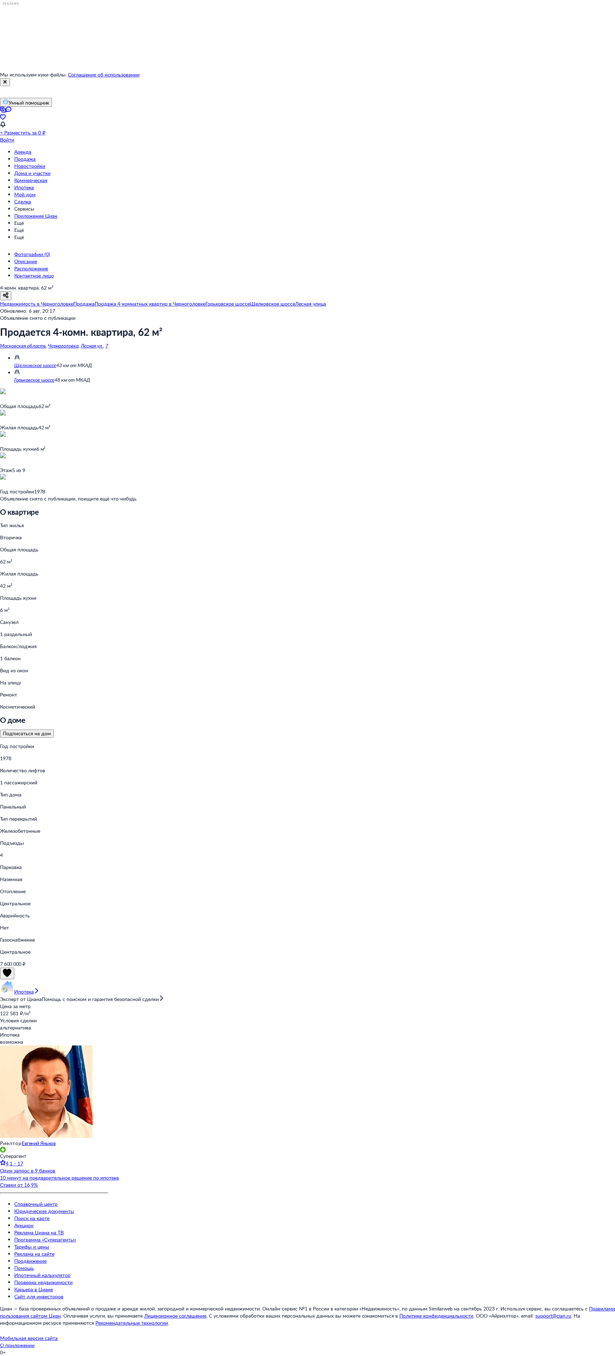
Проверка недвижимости (43, 1282)
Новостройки (29, 166)
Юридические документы (44, 1211)
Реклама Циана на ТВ (39, 1232)
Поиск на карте (31, 1218)
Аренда (22, 151)
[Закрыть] (5, 82)
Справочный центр (36, 1204)
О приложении (17, 1345)
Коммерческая (30, 180)
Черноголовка (63, 345)
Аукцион (23, 1225)
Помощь (24, 1268)
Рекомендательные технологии (131, 1322)
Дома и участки (32, 173)
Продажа (25, 158)
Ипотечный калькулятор (42, 1275)
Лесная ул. (92, 345)
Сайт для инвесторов (38, 1296)
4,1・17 (14, 1163)
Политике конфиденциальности (436, 1315)
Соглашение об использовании (104, 74)
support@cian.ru (553, 1315)
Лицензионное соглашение (175, 1315)
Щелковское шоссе (35, 365)
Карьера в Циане (33, 1289)
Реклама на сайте (34, 1253)
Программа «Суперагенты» (45, 1239)
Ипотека (24, 187)
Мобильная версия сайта (29, 1338)
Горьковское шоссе (34, 379)
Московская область (23, 345)
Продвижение (30, 1260)
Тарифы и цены (31, 1246)
